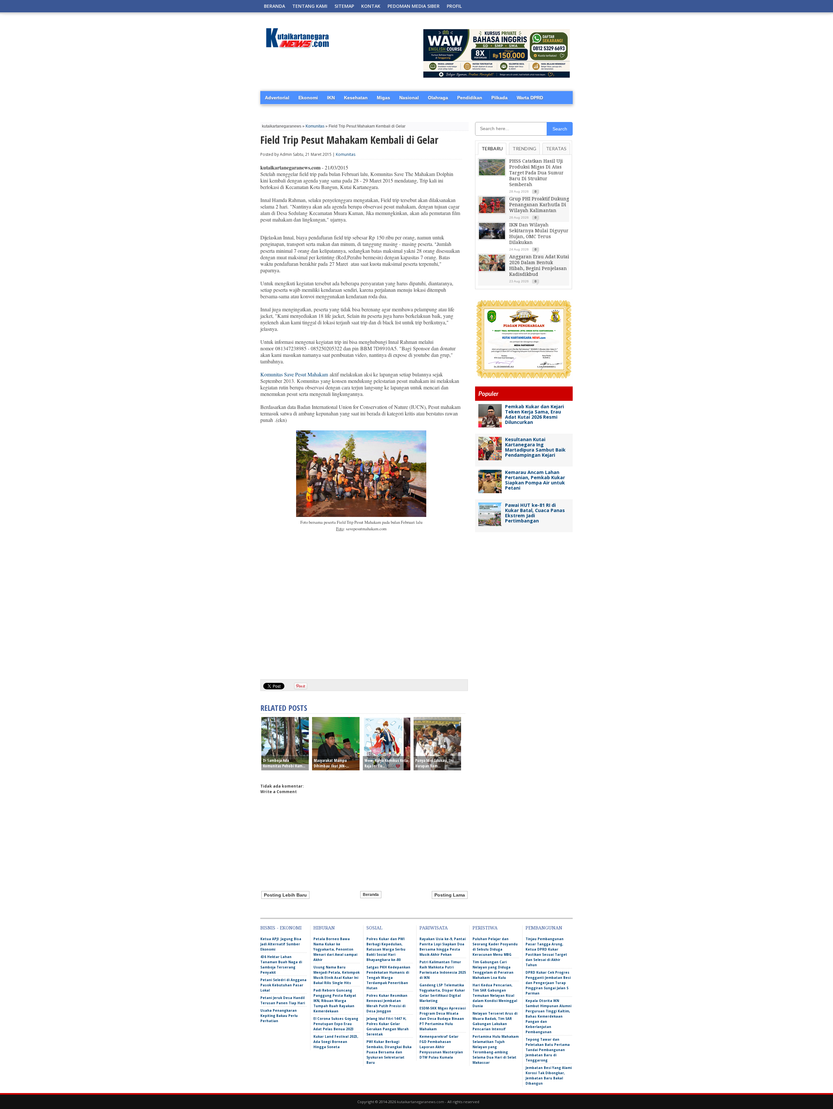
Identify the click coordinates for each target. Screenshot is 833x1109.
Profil (454, 6)
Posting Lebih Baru (285, 895)
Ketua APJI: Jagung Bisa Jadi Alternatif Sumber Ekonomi (280, 944)
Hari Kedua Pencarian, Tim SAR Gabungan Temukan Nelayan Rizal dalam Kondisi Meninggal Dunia (494, 995)
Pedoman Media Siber (414, 6)
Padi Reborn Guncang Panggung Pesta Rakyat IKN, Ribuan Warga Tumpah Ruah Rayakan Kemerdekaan (334, 1000)
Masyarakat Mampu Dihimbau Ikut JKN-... (331, 763)
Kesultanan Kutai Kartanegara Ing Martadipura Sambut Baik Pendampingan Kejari (535, 447)
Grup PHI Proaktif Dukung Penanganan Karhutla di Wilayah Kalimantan (539, 204)
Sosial (374, 927)
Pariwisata (433, 927)
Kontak (370, 6)
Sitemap (344, 6)
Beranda (274, 6)
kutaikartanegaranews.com (420, 1101)
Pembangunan (544, 927)
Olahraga (438, 97)
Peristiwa (485, 927)
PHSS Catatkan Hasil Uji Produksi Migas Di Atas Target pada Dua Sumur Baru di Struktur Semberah (536, 172)
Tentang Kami (309, 6)
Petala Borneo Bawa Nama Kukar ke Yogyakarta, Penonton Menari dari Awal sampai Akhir (335, 949)
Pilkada (499, 97)
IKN (331, 97)
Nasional (409, 97)
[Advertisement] (361, 623)
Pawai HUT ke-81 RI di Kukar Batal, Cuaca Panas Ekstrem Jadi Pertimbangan (535, 513)
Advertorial (277, 97)
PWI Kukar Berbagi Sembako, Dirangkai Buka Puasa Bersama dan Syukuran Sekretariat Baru (389, 1052)
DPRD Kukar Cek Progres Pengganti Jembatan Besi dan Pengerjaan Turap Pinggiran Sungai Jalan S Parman (548, 982)
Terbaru (492, 148)
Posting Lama (449, 895)
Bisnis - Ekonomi (281, 927)
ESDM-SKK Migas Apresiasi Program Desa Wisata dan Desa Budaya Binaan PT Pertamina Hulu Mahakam (442, 1018)
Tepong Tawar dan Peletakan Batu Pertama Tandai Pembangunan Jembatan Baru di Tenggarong (548, 1049)
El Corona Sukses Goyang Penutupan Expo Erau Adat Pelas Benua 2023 (335, 1023)
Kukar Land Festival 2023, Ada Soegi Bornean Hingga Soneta (335, 1041)
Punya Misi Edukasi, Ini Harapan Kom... (434, 763)
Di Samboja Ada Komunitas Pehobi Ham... (284, 763)
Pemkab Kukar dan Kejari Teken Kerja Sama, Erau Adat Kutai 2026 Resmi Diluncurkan (534, 414)
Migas (383, 97)
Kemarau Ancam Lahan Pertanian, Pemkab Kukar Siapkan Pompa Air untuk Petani (535, 480)
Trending (524, 148)
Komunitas (315, 126)
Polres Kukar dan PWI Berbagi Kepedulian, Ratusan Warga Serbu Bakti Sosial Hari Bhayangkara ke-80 (385, 949)
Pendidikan (469, 97)
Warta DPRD (530, 97)
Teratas (556, 148)
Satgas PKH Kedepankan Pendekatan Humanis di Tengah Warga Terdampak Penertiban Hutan (388, 977)
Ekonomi (308, 97)
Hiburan (324, 927)
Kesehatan (356, 97)
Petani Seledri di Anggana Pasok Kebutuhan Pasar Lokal (283, 985)
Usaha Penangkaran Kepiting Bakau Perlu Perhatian (279, 1015)
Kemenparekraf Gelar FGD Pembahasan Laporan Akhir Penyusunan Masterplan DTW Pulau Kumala (441, 1047)
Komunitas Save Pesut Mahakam (294, 374)
